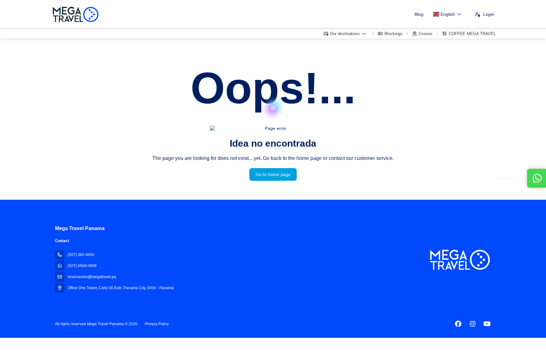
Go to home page (273, 174)
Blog (419, 14)
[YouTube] (487, 323)
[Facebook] (458, 323)
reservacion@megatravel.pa (92, 277)
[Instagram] (472, 323)
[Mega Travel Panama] (459, 259)
